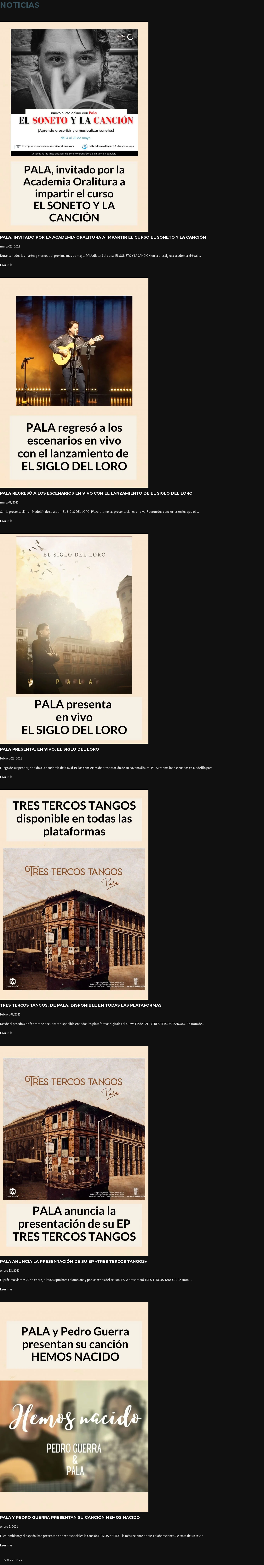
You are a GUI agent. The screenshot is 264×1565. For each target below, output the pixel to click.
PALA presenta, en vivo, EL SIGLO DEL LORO (49, 749)
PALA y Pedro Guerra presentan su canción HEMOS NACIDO (70, 1517)
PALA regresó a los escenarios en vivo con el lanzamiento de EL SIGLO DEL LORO (96, 493)
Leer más (6, 265)
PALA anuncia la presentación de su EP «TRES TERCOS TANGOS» (73, 1261)
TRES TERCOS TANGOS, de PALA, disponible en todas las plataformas (81, 1005)
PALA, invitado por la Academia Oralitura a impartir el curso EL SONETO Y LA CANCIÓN (103, 237)
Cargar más (13, 1559)
